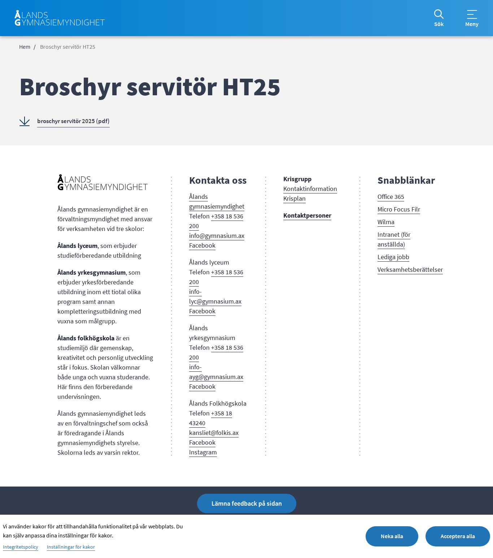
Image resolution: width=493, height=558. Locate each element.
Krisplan (294, 198)
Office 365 (391, 196)
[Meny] (472, 14)
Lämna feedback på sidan (246, 503)
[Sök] (439, 14)
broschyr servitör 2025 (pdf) (73, 121)
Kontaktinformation (310, 188)
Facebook (202, 245)
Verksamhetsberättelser (410, 269)
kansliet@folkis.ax (214, 432)
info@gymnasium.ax (216, 235)
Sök (439, 24)
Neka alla (392, 536)
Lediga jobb (393, 257)
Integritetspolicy (20, 547)
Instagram (203, 452)
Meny (472, 24)
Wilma (386, 222)
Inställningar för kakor (71, 547)
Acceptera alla (458, 536)
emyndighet (228, 206)
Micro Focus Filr (399, 209)
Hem (24, 47)
